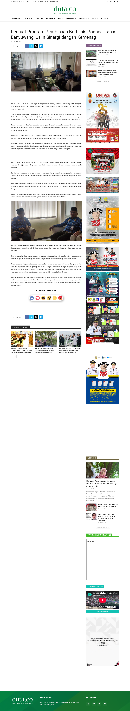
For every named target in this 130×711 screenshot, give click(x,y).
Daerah (37, 345)
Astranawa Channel (43, 1)
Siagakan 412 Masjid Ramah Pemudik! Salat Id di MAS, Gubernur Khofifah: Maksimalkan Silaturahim (21, 350)
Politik (27, 19)
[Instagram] (111, 1)
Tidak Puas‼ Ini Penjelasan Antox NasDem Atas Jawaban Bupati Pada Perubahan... (107, 73)
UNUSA (60, 19)
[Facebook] (107, 1)
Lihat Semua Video (103, 611)
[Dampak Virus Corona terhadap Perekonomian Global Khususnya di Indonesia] (102, 470)
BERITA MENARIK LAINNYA (20, 327)
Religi (94, 19)
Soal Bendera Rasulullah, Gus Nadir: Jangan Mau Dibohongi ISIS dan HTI (108, 62)
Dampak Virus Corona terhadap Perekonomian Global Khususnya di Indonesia (101, 483)
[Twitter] (114, 1)
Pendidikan (70, 19)
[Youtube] (117, 1)
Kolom (103, 19)
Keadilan (38, 19)
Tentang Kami (54, 1)
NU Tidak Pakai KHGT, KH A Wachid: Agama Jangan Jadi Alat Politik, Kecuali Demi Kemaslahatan (70, 350)
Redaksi (34, 1)
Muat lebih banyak (102, 81)
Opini (88, 477)
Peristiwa (16, 19)
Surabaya (13, 345)
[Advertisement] (46, 97)
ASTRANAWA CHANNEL (95, 587)
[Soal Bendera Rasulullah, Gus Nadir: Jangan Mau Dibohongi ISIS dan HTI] (91, 62)
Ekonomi (49, 19)
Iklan (28, 1)
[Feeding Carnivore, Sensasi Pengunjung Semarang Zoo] (91, 53)
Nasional (62, 345)
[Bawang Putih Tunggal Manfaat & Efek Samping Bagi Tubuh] (91, 507)
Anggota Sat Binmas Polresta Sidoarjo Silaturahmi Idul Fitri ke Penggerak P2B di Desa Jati (44, 350)
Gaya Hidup (83, 19)
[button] (116, 19)
